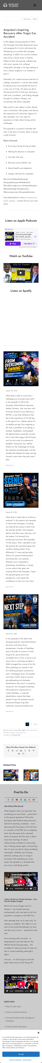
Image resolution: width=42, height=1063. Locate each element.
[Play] (7, 888)
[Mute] (31, 888)
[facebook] (8, 800)
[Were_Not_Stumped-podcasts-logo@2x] (11, 4)
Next (35, 19)
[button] (38, 1033)
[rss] (29, 800)
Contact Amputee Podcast (16, 1012)
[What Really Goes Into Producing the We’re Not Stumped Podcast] (21, 490)
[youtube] (17, 800)
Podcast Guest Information (16, 1026)
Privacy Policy (27, 1060)
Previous (27, 19)
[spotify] (21, 800)
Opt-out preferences (15, 1060)
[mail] (34, 800)
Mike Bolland (9, 730)
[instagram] (12, 800)
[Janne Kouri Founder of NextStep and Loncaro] (21, 611)
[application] (21, 881)
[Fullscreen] (35, 888)
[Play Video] (21, 273)
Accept (21, 1054)
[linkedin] (25, 800)
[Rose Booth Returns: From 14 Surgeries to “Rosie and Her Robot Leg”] (31, 775)
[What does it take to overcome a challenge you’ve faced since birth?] (21, 368)
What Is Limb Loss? (13, 1006)
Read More (9, 465)
